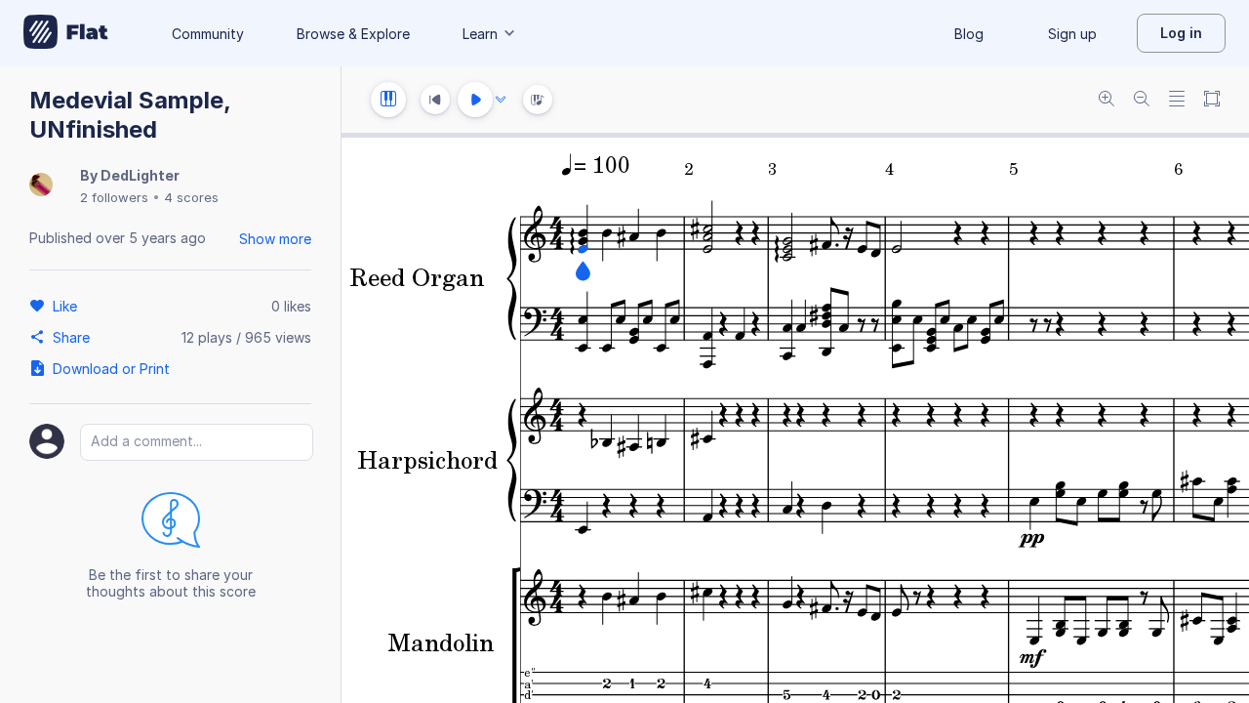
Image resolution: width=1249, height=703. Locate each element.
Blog (969, 33)
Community (208, 33)
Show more (275, 238)
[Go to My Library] (65, 33)
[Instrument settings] (388, 99)
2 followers (114, 197)
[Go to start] (435, 99)
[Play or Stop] (475, 99)
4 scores (191, 197)
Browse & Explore (353, 33)
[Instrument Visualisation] (537, 99)
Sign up (1072, 33)
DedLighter (140, 175)
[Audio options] (500, 99)
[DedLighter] (41, 186)
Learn (480, 33)
